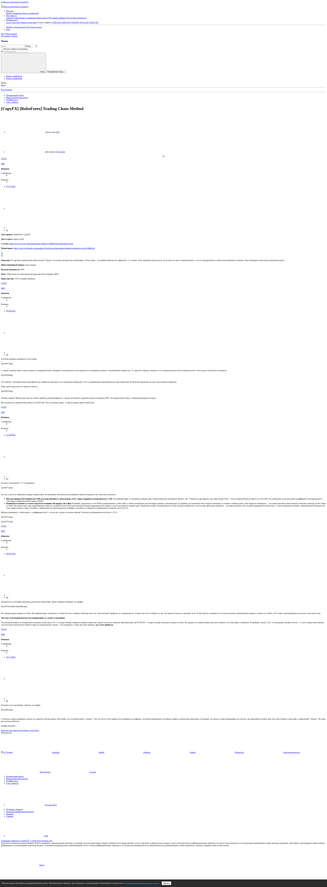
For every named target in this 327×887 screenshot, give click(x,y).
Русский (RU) (50, 805)
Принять (166, 883)
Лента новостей (13, 22)
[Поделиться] (25, 208)
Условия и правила (14, 809)
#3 (7, 479)
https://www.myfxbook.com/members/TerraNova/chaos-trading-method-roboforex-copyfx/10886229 (54, 248)
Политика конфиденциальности (20, 812)
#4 (7, 597)
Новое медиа (42, 18)
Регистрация (6, 90)
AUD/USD (84, 22)
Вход (3, 85)
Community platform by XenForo (26, 841)
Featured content (13, 18)
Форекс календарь (28, 22)
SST (58, 132)
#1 (7, 230)
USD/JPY (75, 22)
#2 (7, 354)
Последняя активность (76, 18)
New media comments (57, 18)
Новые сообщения (14, 13)
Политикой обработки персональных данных (141, 883)
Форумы (10, 11)
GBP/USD (66, 22)
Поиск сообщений (31, 13)
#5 (7, 701)
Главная (9, 816)
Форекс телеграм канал (16, 27)
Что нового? (11, 16)
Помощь (9, 814)
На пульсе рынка (34, 27)
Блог (8, 29)
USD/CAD (93, 22)
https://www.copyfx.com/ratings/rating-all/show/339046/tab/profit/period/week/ (41, 244)
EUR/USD (56, 22)
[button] (11, 20)
